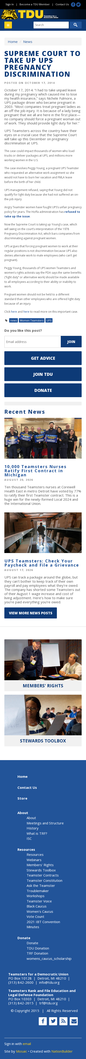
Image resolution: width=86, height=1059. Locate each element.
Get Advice (43, 358)
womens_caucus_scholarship (49, 958)
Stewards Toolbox (41, 870)
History (33, 828)
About (22, 812)
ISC (29, 838)
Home (13, 41)
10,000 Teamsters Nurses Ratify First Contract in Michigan (35, 471)
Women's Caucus (40, 911)
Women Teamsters (31, 320)
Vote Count (35, 916)
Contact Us (62, 4)
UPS (49, 320)
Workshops (35, 895)
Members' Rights (40, 864)
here (14, 312)
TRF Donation (37, 953)
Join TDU (43, 374)
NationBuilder (62, 1051)
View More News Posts (30, 613)
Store (22, 798)
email (27, 1043)
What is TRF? (37, 833)
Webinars (34, 859)
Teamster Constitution (44, 880)
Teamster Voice (39, 901)
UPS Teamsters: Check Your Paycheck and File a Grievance (41, 563)
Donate (43, 390)
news (13, 320)
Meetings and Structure (45, 823)
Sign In (10, 4)
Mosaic (21, 1051)
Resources (26, 849)
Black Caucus (37, 906)
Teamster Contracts (43, 875)
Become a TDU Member (34, 4)
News (27, 41)
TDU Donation (38, 948)
